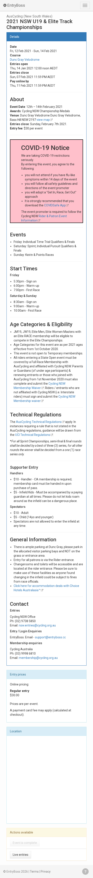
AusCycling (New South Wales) (29, 16)
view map (43, 119)
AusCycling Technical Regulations (39, 422)
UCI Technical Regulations (32, 435)
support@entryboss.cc (50, 637)
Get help (85, 871)
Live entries (20, 854)
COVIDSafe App (55, 205)
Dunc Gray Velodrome (25, 59)
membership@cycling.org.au (38, 658)
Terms (34, 871)
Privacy (46, 871)
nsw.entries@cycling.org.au (37, 625)
